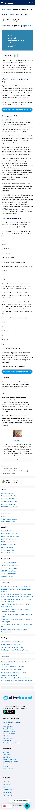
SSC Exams (6, 724)
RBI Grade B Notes (7, 576)
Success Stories (8, 764)
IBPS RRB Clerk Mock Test (9, 534)
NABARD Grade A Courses (9, 519)
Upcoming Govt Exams (10, 762)
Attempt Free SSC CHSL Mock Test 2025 (13, 672)
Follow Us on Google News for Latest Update (15, 678)
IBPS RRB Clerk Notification (9, 507)
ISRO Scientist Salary (10, 468)
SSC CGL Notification (7, 493)
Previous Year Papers (10, 759)
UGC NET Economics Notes (9, 565)
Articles (9, 10)
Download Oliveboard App (9, 675)
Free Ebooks (7, 766)
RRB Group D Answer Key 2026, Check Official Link (17, 586)
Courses (6, 752)
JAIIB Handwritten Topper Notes (11, 644)
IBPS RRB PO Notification (9, 504)
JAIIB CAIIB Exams (9, 734)
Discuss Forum (8, 768)
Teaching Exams (8, 729)
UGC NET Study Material (8, 563)
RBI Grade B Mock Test (8, 545)
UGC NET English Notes (8, 574)
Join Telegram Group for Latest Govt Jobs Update (16, 681)
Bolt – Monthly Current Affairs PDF (12, 647)
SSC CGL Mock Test (7, 531)
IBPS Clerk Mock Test (8, 542)
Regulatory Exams (9, 731)
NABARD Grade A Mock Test (10, 536)
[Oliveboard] (7, 2)
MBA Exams (7, 736)
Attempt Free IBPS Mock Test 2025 (12, 670)
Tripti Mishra (26, 26)
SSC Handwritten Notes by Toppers (12, 642)
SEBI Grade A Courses (8, 521)
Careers (5, 787)
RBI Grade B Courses (7, 517)
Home (4, 10)
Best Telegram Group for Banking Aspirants (15, 650)
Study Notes (7, 757)
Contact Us (6, 784)
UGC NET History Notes (8, 571)
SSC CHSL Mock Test (7, 547)
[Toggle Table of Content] (15, 55)
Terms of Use (7, 795)
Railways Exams (8, 727)
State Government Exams (11, 743)
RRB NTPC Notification (8, 499)
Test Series (7, 755)
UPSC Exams (7, 740)
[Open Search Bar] (29, 2)
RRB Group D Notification (9, 501)
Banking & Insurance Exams (12, 722)
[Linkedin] (17, 460)
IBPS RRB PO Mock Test (8, 539)
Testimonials (7, 790)
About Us (6, 781)
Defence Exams (8, 738)
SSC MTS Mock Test (7, 550)
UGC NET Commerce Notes (9, 568)
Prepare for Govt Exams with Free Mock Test (17, 109)
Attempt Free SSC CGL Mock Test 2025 (13, 667)
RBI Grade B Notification (8, 496)
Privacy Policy (7, 792)
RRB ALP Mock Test (7, 553)
